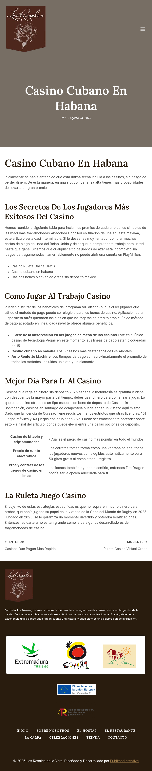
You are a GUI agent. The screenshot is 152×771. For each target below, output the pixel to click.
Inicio (22, 730)
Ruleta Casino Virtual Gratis (125, 545)
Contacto (117, 737)
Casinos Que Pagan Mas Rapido (30, 545)
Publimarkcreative (124, 761)
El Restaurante (120, 730)
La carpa (33, 737)
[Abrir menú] (144, 29)
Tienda (93, 737)
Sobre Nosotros (52, 730)
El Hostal (87, 730)
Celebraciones (64, 737)
